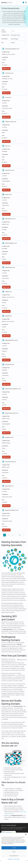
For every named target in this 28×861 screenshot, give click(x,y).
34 (19, 535)
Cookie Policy (10, 859)
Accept (14, 847)
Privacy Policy (17, 859)
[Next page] (23, 535)
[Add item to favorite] (3, 49)
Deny (14, 851)
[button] (26, 834)
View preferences (14, 855)
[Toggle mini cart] (26, 2)
